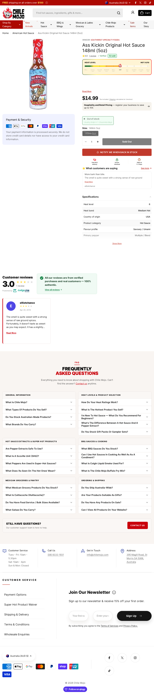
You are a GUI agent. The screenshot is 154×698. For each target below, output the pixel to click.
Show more (117, 244)
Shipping (112, 99)
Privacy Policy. (130, 625)
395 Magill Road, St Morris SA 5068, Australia (137, 558)
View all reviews (52, 289)
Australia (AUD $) (118, 2)
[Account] (133, 13)
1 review (92, 56)
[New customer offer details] (114, 592)
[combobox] (78, 12)
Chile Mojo (79, 682)
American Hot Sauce (23, 33)
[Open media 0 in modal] (70, 106)
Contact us (81, 383)
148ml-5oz (92, 134)
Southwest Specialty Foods (105, 40)
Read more (86, 91)
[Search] (118, 13)
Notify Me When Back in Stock (118, 152)
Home (5, 33)
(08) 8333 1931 (56, 554)
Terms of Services (109, 625)
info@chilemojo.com (97, 554)
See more (145, 168)
